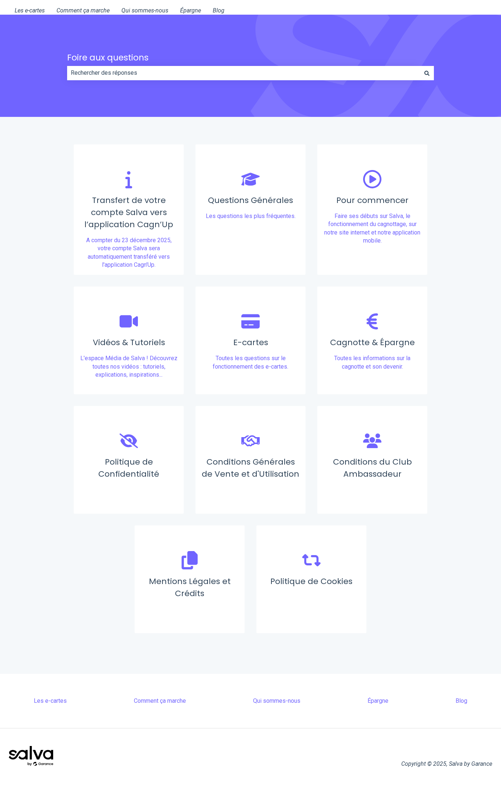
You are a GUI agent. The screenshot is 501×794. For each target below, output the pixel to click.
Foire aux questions (108, 57)
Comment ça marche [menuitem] (160, 700)
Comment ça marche (83, 10)
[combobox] (243, 73)
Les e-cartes (30, 10)
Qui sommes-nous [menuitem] (276, 700)
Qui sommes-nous (144, 10)
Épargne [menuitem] (377, 700)
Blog (218, 10)
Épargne (190, 10)
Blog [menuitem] (461, 700)
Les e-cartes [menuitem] (50, 700)
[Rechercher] (427, 73)
